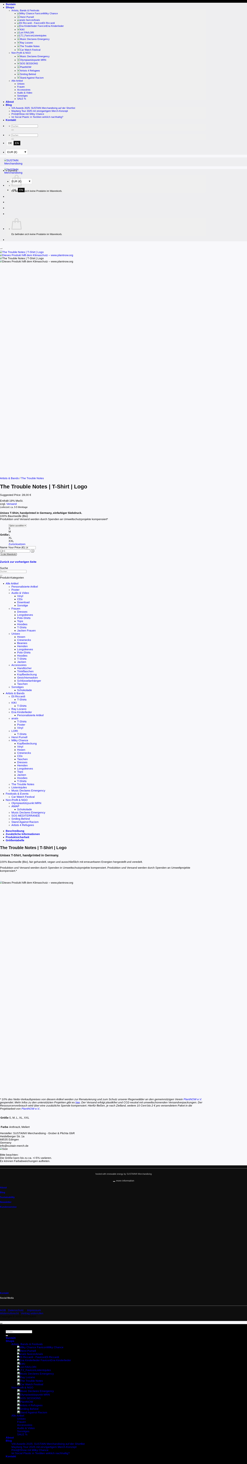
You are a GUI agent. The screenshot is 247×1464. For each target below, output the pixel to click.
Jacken (21, 661)
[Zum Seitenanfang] (1, 1323)
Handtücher (24, 668)
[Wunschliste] (1, 248)
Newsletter (5, 1202)
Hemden (22, 646)
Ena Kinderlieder (55, 26)
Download (23, 602)
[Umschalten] (114, 1181)
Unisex (21, 83)
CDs (20, 599)
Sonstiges (22, 95)
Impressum (34, 1310)
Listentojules (39, 35)
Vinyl (20, 596)
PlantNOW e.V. (193, 1099)
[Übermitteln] (12, 129)
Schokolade (24, 690)
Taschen (22, 683)
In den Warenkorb (8, 554)
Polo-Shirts (24, 617)
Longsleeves (25, 614)
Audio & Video (24, 92)
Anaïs (37, 20)
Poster (15, 589)
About (10, 101)
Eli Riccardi (48, 23)
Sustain (11, 4)
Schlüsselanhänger (29, 680)
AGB (3, 1310)
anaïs (14, 718)
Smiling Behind (28, 74)
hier (77, 1102)
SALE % (21, 98)
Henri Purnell (27, 17)
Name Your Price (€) (12, 547)
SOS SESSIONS (29, 63)
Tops (20, 621)
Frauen (21, 86)
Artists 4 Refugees (30, 70)
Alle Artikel (17, 80)
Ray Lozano (26, 42)
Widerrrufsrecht (9, 1313)
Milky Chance (50, 13)
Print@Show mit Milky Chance (27, 114)
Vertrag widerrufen (32, 1313)
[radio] (17, 528)
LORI (31, 32)
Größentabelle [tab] (15, 840)
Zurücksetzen (17, 544)
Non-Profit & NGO (21, 52)
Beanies (22, 643)
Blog (9, 104)
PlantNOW (25, 67)
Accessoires (23, 89)
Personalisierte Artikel (24, 586)
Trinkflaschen (25, 671)
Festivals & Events (17, 793)
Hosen (21, 636)
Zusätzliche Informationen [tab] (23, 834)
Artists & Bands (9, 478)
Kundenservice (8, 1207)
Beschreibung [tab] (15, 830)
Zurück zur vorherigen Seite (18, 561)
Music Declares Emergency (35, 39)
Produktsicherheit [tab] (17, 837)
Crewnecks (24, 639)
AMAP (15, 806)
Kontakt (11, 120)
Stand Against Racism (32, 77)
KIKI (22, 29)
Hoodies (22, 624)
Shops (10, 7)
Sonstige (22, 605)
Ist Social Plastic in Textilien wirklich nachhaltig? (37, 117)
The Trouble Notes (30, 46)
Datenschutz (16, 1310)
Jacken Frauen (26, 630)
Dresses (22, 611)
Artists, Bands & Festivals (25, 10)
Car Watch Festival (30, 49)
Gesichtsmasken (27, 677)
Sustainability (7, 1197)
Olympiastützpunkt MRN (33, 59)
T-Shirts (22, 627)
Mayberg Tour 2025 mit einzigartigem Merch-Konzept (39, 111)
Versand (11, 503)
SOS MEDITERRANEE (25, 815)
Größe (4, 534)
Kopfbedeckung (27, 674)
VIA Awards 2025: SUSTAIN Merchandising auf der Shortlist (43, 108)
